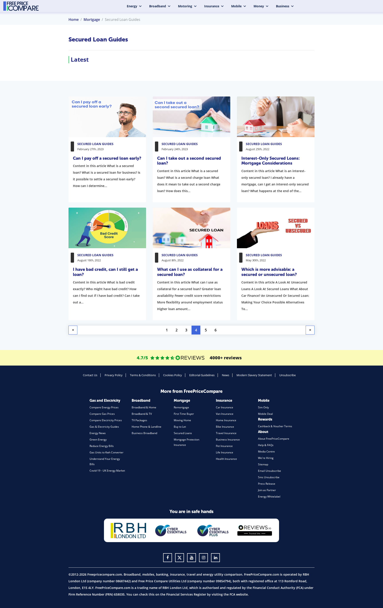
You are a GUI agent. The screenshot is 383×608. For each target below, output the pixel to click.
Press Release (266, 484)
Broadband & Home (144, 407)
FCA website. (239, 594)
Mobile (236, 6)
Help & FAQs (266, 445)
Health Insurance (226, 459)
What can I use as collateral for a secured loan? (190, 272)
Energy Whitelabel (269, 496)
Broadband (157, 6)
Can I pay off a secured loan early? (107, 158)
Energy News (98, 433)
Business (282, 6)
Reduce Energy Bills (102, 446)
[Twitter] (179, 557)
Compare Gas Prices (102, 414)
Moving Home (182, 420)
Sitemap (263, 464)
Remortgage (181, 407)
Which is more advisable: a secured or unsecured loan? (269, 272)
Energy (132, 6)
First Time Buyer (184, 414)
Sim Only (263, 407)
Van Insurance (224, 414)
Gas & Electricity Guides (104, 427)
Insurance (211, 6)
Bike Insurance (225, 427)
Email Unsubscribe (269, 471)
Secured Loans (183, 433)
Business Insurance (228, 439)
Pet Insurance (224, 446)
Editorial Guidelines (202, 375)
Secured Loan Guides (95, 144)
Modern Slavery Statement (254, 375)
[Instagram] (203, 557)
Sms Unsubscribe (268, 477)
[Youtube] (191, 557)
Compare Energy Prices (104, 407)
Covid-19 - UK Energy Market (107, 470)
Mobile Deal (265, 414)
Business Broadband (144, 433)
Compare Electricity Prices (106, 420)
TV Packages (139, 420)
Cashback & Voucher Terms (275, 426)
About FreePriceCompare (273, 439)
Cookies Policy (172, 375)
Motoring (185, 6)
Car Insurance (224, 407)
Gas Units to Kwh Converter (106, 452)
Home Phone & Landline (146, 427)
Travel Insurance (226, 433)
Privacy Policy (114, 375)
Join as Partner (267, 490)
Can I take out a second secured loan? (189, 161)
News (225, 375)
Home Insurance (226, 420)
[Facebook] (167, 557)
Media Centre (266, 451)
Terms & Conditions (143, 375)
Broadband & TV (142, 414)
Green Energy (98, 439)
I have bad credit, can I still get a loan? (105, 272)
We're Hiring (266, 458)
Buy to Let (180, 427)
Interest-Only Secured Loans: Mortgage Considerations (270, 161)
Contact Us (90, 375)
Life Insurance (224, 452)
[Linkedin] (215, 557)
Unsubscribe (287, 375)
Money (259, 6)
